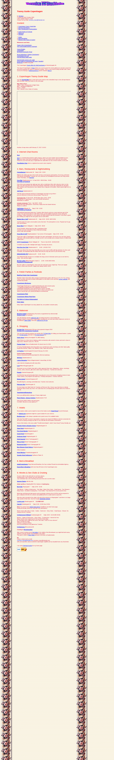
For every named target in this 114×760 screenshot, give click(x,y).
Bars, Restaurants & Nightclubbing (27, 29)
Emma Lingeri (21, 379)
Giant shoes (20, 337)
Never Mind (20, 226)
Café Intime (20, 208)
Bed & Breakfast (22, 38)
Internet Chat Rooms (24, 27)
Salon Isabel (27, 320)
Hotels (20, 37)
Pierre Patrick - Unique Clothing (26, 398)
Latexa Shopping (22, 360)
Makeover (21, 33)
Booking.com (21, 416)
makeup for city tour (42, 320)
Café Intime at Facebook (24, 209)
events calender (63, 279)
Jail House (20, 191)
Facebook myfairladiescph (25, 262)
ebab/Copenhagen (22, 464)
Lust (18, 365)
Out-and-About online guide (24, 57)
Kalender (31, 177)
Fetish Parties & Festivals (25, 31)
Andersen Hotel (21, 436)
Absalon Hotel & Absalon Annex (26, 425)
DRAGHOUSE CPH (22, 254)
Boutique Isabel (21, 313)
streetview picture (45, 498)
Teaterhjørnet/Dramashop (24, 392)
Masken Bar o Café (22, 219)
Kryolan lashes (24, 335)
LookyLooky (20, 501)
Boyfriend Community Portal (24, 52)
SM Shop (19, 357)
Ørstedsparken (28, 529)
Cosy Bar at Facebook (23, 181)
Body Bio (19, 486)
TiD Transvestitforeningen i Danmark (27, 46)
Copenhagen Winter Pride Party (26, 296)
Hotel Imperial (21, 439)
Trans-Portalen (21, 49)
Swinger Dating (21, 481)
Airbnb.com (22, 413)
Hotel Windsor (21, 452)
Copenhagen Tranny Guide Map (27, 26)
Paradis (19, 372)
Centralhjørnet (21, 172)
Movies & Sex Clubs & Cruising (26, 39)
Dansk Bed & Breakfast (24, 467)
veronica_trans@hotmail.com (37, 20)
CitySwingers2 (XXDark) (24, 515)
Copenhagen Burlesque (24, 283)
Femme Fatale (21, 344)
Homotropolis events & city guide (26, 60)
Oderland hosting (27, 545)
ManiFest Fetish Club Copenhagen (27, 275)
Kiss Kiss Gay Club (22, 247)
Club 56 (19, 504)
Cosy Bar (19, 180)
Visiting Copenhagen (33, 54)
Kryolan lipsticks (39, 335)
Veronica (21, 16)
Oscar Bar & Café (22, 234)
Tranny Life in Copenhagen (24, 45)
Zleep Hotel (20, 428)
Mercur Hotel (20, 441)
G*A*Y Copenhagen (22, 242)
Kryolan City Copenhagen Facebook (27, 330)
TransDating (20, 50)
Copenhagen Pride (22, 294)
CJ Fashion (20, 351)
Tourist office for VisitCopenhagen (36, 65)
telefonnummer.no (34, 70)
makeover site (35, 317)
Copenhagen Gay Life (23, 56)
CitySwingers (21, 527)
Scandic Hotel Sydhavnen (24, 455)
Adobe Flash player (35, 507)
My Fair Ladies (21, 260)
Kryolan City (20, 329)
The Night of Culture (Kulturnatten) (27, 299)
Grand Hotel (20, 433)
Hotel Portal (54, 411)
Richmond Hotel (22, 444)
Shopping (20, 34)
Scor (18, 155)
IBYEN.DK (20, 62)
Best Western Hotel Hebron (25, 447)
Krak (33, 68)
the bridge (35, 532)
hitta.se (50, 70)
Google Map (25, 79)
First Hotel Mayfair (22, 431)
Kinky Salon (20, 302)
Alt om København (22, 54)
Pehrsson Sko (21, 384)
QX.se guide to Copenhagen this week (27, 61)
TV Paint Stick (47, 333)
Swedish (41, 61)
